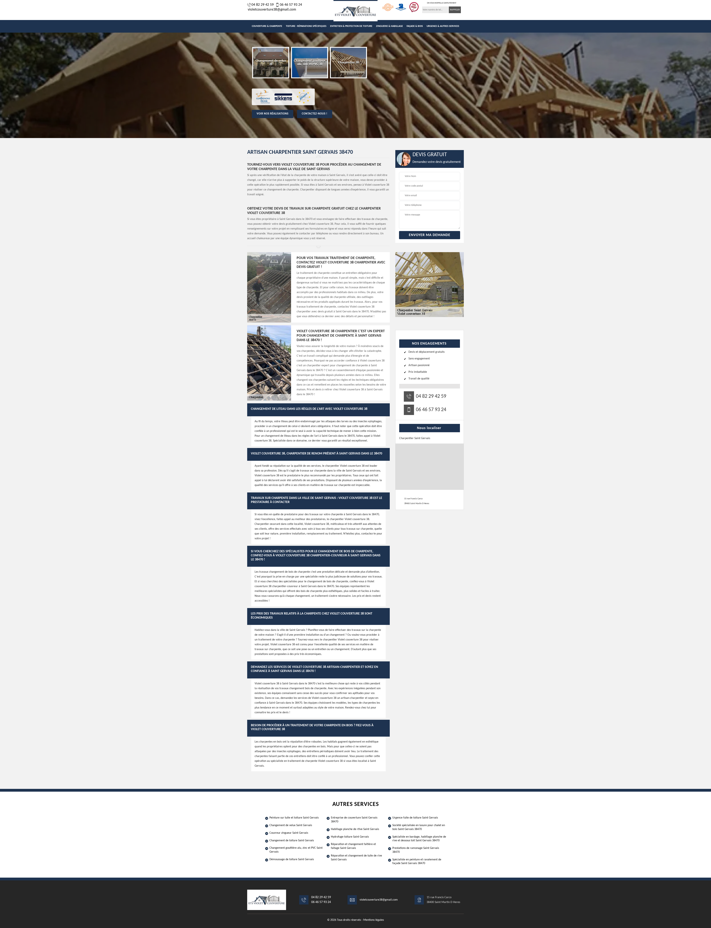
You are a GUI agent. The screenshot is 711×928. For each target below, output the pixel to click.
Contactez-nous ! (314, 113)
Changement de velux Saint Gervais (290, 825)
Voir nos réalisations (272, 113)
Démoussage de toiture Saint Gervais (291, 859)
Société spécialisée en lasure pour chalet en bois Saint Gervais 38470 (418, 827)
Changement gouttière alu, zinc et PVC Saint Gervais (296, 849)
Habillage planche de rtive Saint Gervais (355, 829)
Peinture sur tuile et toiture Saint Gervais (294, 817)
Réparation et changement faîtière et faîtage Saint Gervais (353, 846)
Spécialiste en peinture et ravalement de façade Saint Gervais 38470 (416, 861)
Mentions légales (373, 920)
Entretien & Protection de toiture (351, 26)
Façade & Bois (415, 26)
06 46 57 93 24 (291, 5)
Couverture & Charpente (267, 26)
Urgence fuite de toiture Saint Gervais (415, 817)
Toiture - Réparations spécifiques (306, 26)
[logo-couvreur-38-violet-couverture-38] (355, 10)
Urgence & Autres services (443, 26)
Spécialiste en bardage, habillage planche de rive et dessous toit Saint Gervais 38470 (419, 838)
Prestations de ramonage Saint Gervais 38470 (415, 850)
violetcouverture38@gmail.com (272, 9)
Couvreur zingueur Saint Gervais (288, 832)
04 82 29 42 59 (262, 5)
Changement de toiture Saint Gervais (291, 840)
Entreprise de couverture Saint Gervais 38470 (354, 819)
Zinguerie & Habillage (389, 26)
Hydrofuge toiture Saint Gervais (350, 836)
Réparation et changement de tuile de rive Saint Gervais (356, 857)
